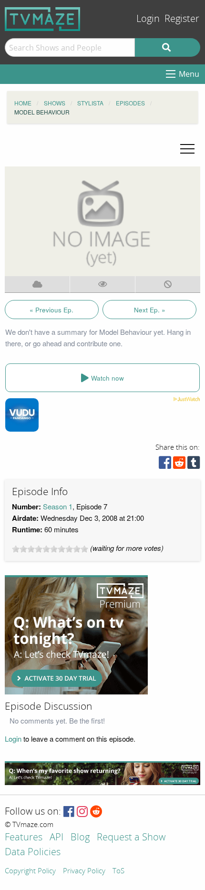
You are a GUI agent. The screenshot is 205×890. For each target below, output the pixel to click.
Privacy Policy (84, 871)
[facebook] (165, 465)
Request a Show (131, 838)
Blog (80, 838)
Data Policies (33, 853)
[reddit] (179, 465)
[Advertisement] (76, 634)
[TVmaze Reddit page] (96, 812)
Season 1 (57, 506)
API (56, 838)
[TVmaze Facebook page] (68, 812)
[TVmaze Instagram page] (82, 812)
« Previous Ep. (51, 309)
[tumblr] (193, 465)
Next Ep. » (149, 309)
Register (181, 18)
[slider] (50, 549)
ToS (118, 871)
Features (23, 838)
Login (148, 18)
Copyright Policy (30, 871)
